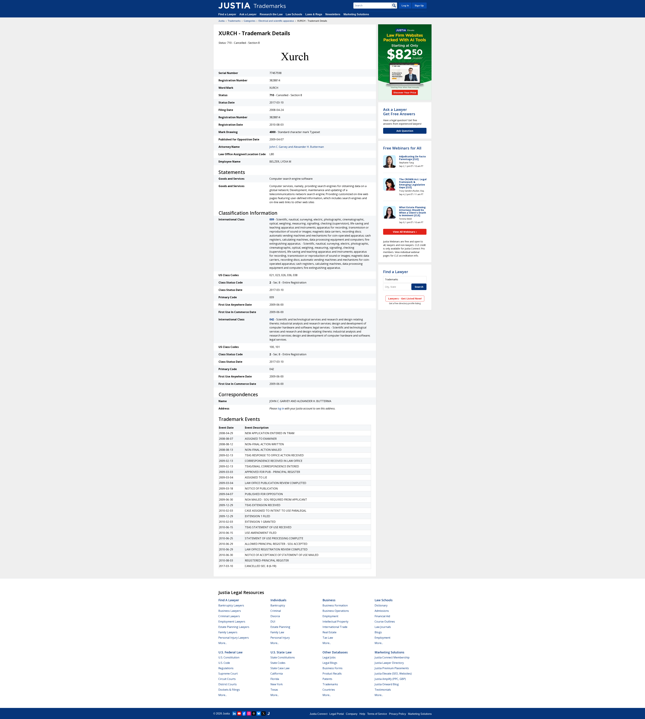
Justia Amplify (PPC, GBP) (390, 679)
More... (222, 643)
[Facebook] (244, 713)
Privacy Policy (397, 713)
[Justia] (234, 6)
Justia (221, 20)
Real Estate (329, 632)
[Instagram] (249, 713)
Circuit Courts (227, 679)
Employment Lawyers (231, 621)
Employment (330, 616)
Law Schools (294, 14)
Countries (328, 689)
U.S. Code (224, 663)
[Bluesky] (259, 713)
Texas (274, 689)
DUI (272, 621)
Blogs (378, 632)
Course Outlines (385, 621)
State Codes (277, 663)
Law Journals (383, 627)
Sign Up (419, 5)
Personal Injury (280, 637)
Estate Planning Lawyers (233, 627)
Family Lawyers (227, 632)
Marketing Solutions (356, 14)
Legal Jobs (329, 657)
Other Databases (335, 652)
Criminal (275, 611)
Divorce (275, 616)
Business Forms (332, 668)
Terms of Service (377, 713)
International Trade (334, 627)
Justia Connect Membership (392, 657)
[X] (264, 713)
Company (351, 713)
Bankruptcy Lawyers (231, 605)
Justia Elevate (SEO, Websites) (393, 673)
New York (276, 684)
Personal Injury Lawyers (233, 637)
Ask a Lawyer (247, 14)
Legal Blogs (329, 663)
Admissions (382, 611)
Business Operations (335, 611)
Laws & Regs (313, 14)
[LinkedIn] (234, 713)
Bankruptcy (277, 605)
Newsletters (332, 14)
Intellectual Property (335, 621)
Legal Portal (336, 713)
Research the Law (271, 14)
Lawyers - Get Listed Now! (405, 298)
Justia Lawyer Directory (389, 663)
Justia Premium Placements (392, 668)
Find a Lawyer (227, 14)
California (276, 673)
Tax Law (327, 637)
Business (328, 600)
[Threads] (254, 713)
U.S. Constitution (228, 657)
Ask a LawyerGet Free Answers (399, 111)
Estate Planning (280, 627)
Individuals (278, 600)
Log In (405, 5)
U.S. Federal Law (230, 652)
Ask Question (404, 130)
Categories (249, 20)
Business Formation (335, 605)
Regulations (225, 668)
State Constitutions (282, 657)
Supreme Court (228, 673)
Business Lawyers (229, 611)
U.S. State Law (281, 652)
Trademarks (234, 20)
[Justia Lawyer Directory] (268, 713)
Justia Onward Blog (387, 684)
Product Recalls (332, 673)
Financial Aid (382, 616)
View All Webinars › (405, 231)
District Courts (227, 684)
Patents (327, 679)
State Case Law (279, 668)
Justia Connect (318, 713)
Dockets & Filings (229, 689)
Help (362, 713)
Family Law (277, 632)
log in (281, 408)
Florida (274, 679)
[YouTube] (239, 713)
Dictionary (381, 605)
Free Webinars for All (402, 148)
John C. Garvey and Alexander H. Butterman (296, 147)
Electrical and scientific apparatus (276, 20)
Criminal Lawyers (229, 616)
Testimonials (383, 689)
